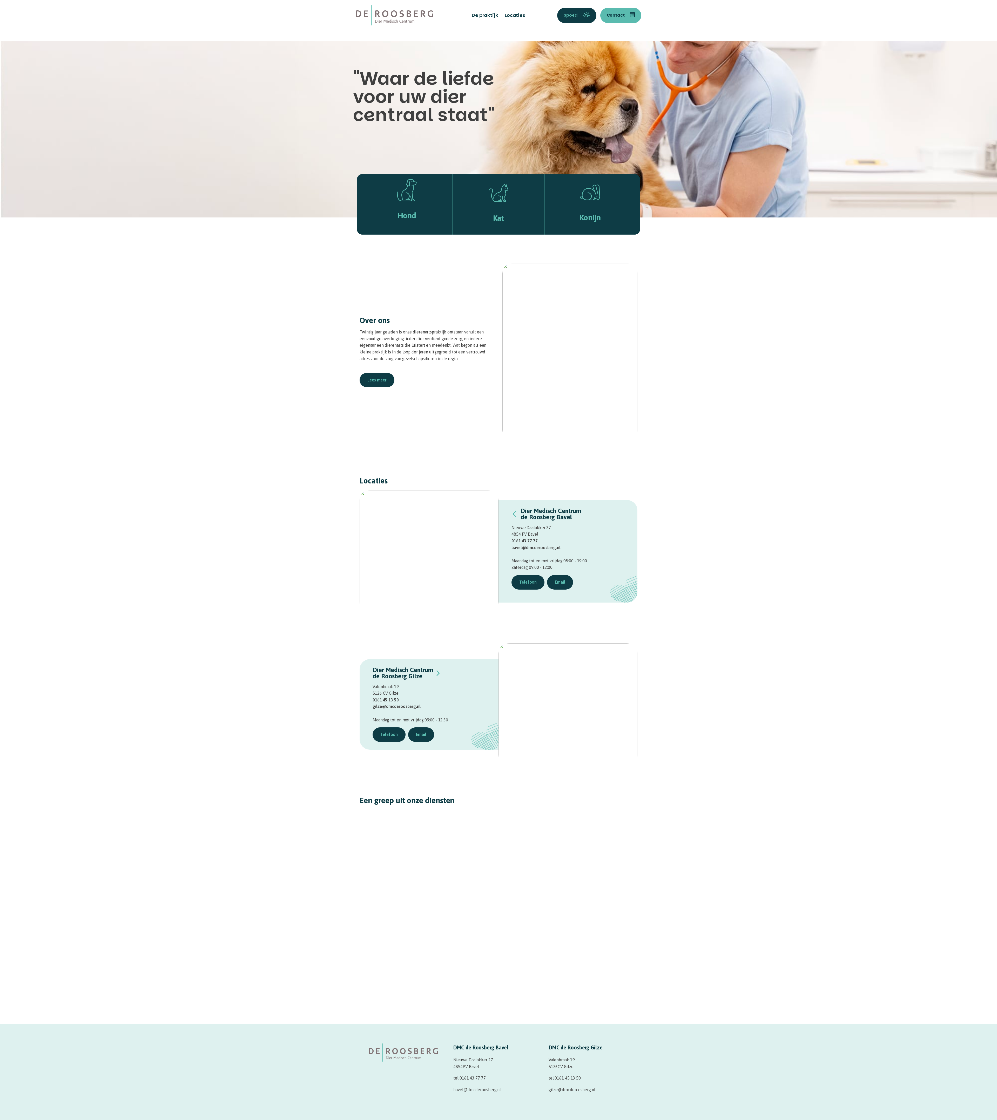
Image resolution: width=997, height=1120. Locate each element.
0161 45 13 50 (386, 700)
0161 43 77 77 (524, 540)
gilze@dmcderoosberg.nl (397, 706)
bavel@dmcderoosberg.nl (536, 547)
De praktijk (485, 15)
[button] (377, 380)
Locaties (515, 15)
